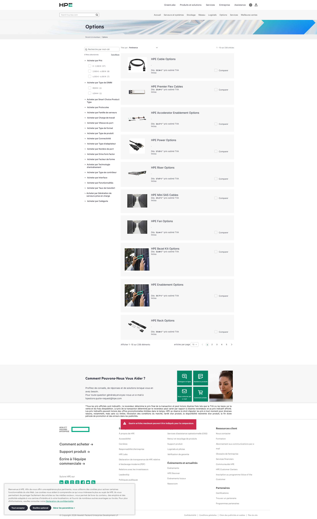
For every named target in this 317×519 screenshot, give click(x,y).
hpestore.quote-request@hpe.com (103, 398)
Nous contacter (223, 433)
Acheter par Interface (97, 177)
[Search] (97, 15)
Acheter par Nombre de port (100, 149)
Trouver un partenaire (226, 498)
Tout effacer (115, 55)
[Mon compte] (256, 5)
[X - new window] (67, 482)
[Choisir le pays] (250, 5)
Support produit (72, 451)
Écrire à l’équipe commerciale (72, 461)
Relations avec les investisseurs (133, 469)
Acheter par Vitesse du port (100, 123)
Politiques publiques (128, 480)
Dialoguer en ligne (184, 382)
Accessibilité (125, 438)
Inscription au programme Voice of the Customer (234, 477)
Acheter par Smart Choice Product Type (103, 100)
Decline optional (40, 508)
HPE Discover (173, 473)
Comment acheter (200, 398)
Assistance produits (200, 382)
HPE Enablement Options (167, 284)
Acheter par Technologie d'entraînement (98, 165)
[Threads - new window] (77, 482)
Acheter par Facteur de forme (101, 159)
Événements (173, 468)
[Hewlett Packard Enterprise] (65, 5)
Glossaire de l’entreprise (227, 454)
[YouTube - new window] (88, 482)
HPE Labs (123, 454)
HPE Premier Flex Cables (167, 86)
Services (210, 4)
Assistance (240, 4)
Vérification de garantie (178, 454)
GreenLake (169, 4)
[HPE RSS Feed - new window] (93, 482)
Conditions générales (208, 515)
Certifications (222, 493)
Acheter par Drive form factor (101, 154)
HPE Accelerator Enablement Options (175, 112)
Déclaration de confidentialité (59, 501)
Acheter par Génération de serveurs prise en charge (99, 194)
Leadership (124, 474)
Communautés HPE (225, 464)
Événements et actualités (182, 462)
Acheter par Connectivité (99, 138)
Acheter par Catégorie (97, 201)
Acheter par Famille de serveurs (102, 112)
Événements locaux (176, 478)
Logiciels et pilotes (176, 449)
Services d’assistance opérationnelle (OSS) (187, 433)
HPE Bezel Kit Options (165, 248)
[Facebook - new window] (83, 482)
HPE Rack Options (162, 320)
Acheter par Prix (94, 60)
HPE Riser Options (162, 167)
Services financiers (225, 459)
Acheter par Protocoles (98, 107)
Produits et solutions (190, 4)
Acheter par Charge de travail (101, 117)
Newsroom (172, 483)
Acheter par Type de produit (100, 133)
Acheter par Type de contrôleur (102, 172)
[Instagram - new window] (72, 482)
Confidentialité (190, 515)
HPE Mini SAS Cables (164, 195)
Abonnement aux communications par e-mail (235, 446)
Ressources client (226, 428)
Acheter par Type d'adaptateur (101, 143)
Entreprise (224, 4)
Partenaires (223, 487)
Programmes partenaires (227, 503)
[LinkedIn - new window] (61, 482)
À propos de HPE (126, 433)
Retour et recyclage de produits (182, 438)
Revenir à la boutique (92, 37)
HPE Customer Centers (227, 469)
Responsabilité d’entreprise (131, 449)
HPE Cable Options (163, 59)
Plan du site (253, 515)
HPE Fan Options (162, 221)
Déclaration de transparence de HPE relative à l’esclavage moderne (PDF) (139, 461)
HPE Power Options (163, 140)
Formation (221, 438)
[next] (231, 344)
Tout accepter (18, 508)
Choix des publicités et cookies (232, 515)
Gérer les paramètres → (64, 508)
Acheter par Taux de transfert (101, 188)
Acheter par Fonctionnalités (100, 183)
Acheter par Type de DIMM (99, 82)
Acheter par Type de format (100, 128)
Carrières (123, 444)
